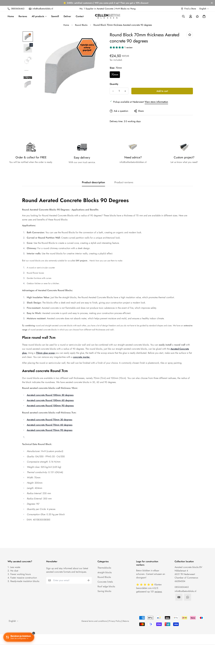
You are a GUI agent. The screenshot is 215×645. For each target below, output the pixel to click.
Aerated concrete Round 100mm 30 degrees (50, 395)
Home (11, 16)
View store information (156, 102)
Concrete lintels (105, 581)
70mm (114, 74)
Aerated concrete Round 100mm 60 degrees (50, 400)
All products (38, 16)
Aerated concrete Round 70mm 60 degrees (49, 425)
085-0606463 (182, 587)
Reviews (23, 16)
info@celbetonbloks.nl (185, 591)
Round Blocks (81, 25)
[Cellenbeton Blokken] (107, 16)
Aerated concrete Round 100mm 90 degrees (50, 405)
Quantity (114, 84)
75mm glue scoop (45, 353)
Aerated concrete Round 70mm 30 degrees (49, 419)
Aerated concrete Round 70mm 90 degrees (49, 430)
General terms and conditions (94, 621)
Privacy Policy (115, 621)
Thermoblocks (104, 567)
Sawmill (55, 16)
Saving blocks (104, 591)
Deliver (67, 16)
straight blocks (105, 572)
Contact (80, 16)
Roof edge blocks (106, 586)
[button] (203, 16)
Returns (126, 621)
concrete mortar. (81, 357)
